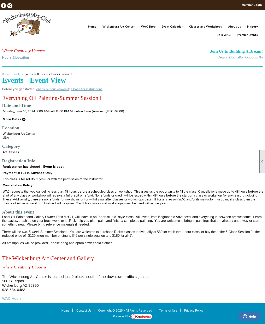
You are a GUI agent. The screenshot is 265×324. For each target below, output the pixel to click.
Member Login (252, 4)
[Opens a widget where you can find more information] (249, 317)
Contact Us (83, 310)
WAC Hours (12, 298)
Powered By (122, 316)
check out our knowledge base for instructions (69, 89)
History (252, 26)
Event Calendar (172, 26)
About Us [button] (234, 26)
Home (92, 26)
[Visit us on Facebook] (3, 5)
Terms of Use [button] (168, 310)
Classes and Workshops (205, 26)
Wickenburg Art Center (118, 26)
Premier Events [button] (247, 34)
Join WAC (224, 34)
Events (16, 74)
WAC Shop (148, 26)
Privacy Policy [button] (194, 310)
